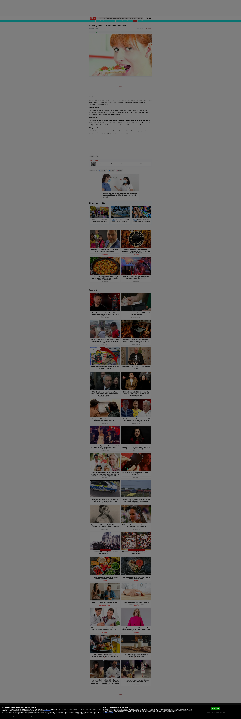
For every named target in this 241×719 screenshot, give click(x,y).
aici (29, 714)
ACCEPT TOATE (215, 708)
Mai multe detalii (47, 710)
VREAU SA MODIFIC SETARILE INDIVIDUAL (215, 712)
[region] (120, 712)
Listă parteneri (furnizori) (108, 712)
